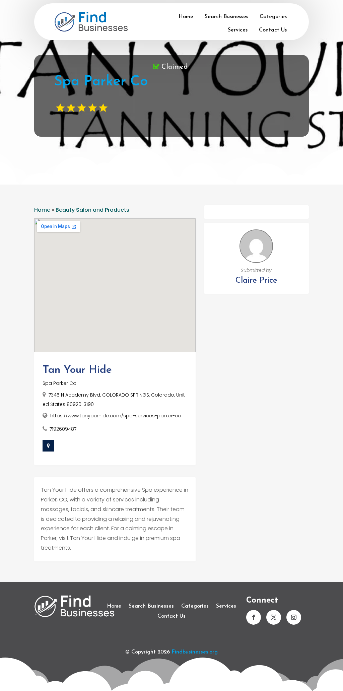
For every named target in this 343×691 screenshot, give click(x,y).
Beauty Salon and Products (92, 210)
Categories (273, 16)
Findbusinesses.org (195, 652)
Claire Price (256, 281)
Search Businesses (226, 16)
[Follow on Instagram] (293, 617)
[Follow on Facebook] (253, 617)
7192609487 (63, 429)
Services (238, 30)
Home (186, 16)
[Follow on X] (273, 617)
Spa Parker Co (59, 383)
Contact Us (273, 30)
